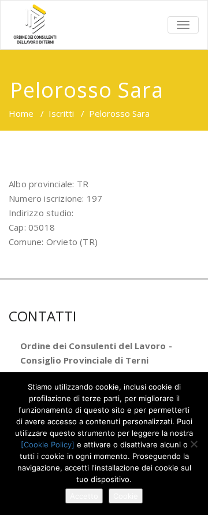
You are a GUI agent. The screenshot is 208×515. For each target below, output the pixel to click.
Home (21, 113)
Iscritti (61, 113)
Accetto (84, 496)
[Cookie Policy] (48, 444)
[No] (193, 444)
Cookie (125, 496)
